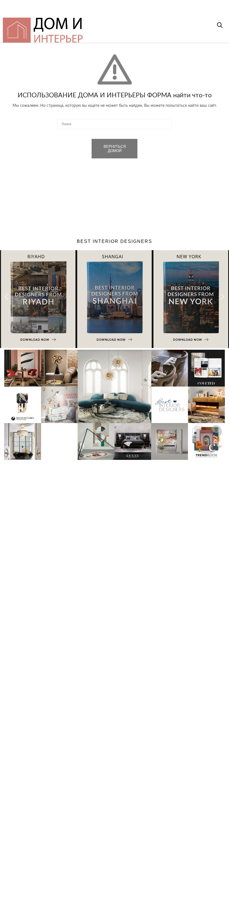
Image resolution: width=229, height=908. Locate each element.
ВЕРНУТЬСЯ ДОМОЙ (115, 148)
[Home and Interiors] (92, 28)
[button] (222, 297)
